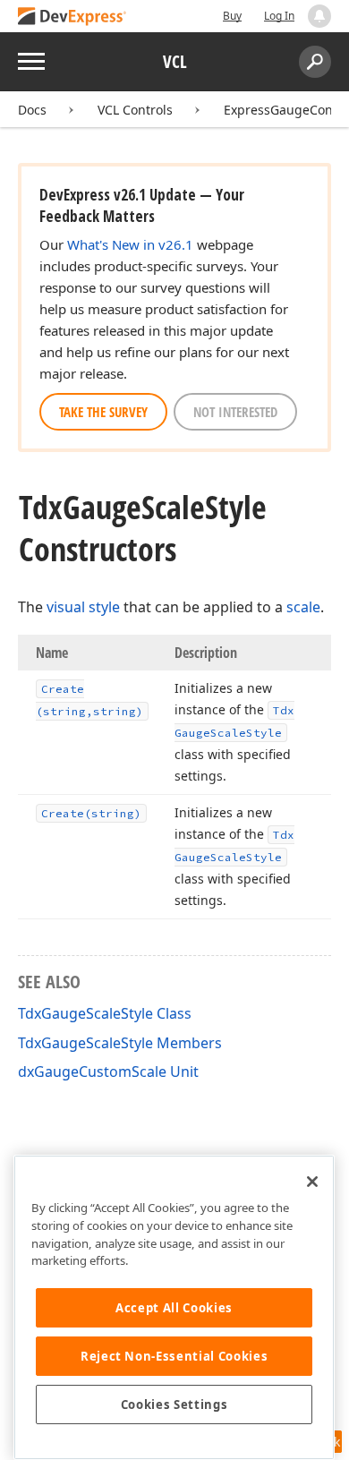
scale (303, 607)
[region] (174, 1307)
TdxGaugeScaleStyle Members (120, 1043)
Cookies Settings (174, 1404)
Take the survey (103, 412)
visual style (83, 607)
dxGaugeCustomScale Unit (108, 1071)
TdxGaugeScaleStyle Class (105, 1013)
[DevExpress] (72, 17)
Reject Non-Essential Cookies (174, 1356)
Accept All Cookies (174, 1308)
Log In (279, 15)
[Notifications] (319, 16)
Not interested (235, 412)
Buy (232, 15)
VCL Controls (135, 109)
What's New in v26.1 (130, 244)
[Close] (312, 1181)
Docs (32, 109)
